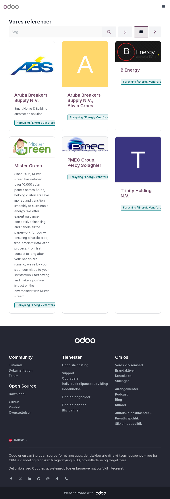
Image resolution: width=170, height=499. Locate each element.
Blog (118, 400)
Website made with (79, 493)
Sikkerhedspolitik (128, 423)
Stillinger (122, 381)
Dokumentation (21, 370)
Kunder (120, 405)
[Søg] (109, 31)
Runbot (14, 407)
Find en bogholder (76, 397)
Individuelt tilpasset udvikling (85, 384)
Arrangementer (126, 389)
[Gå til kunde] (32, 64)
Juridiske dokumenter (132, 413)
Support (68, 373)
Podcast (121, 394)
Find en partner (74, 405)
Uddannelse (71, 389)
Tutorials (16, 365)
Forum (13, 376)
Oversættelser (20, 412)
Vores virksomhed (129, 365)
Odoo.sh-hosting (75, 365)
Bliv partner (71, 410)
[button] (163, 6)
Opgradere (70, 378)
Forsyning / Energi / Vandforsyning (39, 122)
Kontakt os (123, 376)
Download (17, 394)
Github (14, 402)
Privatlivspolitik (127, 418)
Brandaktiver (125, 370)
